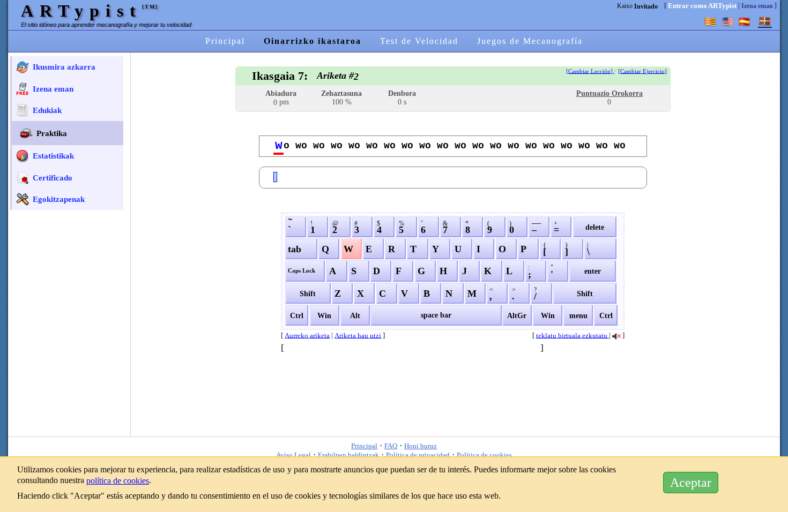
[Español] (744, 21)
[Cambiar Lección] (590, 71)
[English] (727, 21)
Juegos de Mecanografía (530, 41)
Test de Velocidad (419, 41)
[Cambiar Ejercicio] (642, 71)
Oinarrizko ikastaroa (312, 41)
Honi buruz (420, 446)
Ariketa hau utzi (357, 335)
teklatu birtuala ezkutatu (572, 335)
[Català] (710, 21)
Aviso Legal (293, 455)
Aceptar (690, 483)
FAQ (390, 446)
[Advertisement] (69, 282)
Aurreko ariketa (307, 335)
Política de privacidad (418, 455)
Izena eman (757, 6)
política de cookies (117, 480)
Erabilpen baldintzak (348, 455)
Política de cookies (484, 455)
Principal (225, 41)
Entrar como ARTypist (702, 6)
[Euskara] (765, 21)
